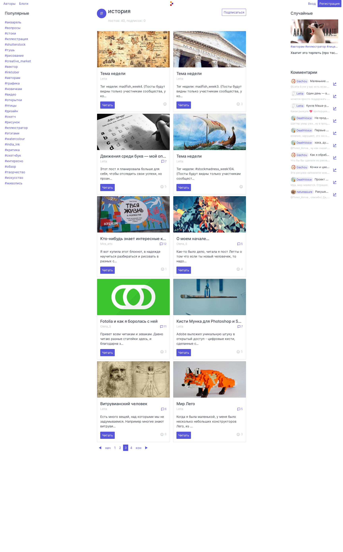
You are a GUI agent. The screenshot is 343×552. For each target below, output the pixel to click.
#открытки (13, 100)
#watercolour (15, 139)
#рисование (14, 55)
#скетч (10, 117)
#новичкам (13, 89)
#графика (12, 83)
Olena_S (181, 243)
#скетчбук (13, 155)
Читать (107, 105)
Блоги (23, 4)
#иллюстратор (16, 128)
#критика (12, 150)
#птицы (10, 105)
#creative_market (18, 61)
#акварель (13, 22)
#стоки (10, 33)
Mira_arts (106, 243)
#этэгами (12, 133)
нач (108, 448)
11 (165, 326)
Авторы (9, 4)
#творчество (15, 172)
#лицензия (334, 46)
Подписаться (234, 12)
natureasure (304, 191)
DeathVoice (304, 118)
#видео (10, 94)
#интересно (14, 161)
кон (138, 448)
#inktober (12, 72)
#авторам (12, 78)
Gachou (302, 81)
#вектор (11, 67)
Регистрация (329, 4)
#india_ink (12, 144)
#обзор (10, 166)
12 (165, 243)
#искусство (14, 178)
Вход (312, 4)
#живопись (13, 183)
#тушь (10, 50)
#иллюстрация (16, 39)
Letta (103, 78)
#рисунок (12, 122)
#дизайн (11, 111)
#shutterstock (15, 44)
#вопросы (12, 28)
